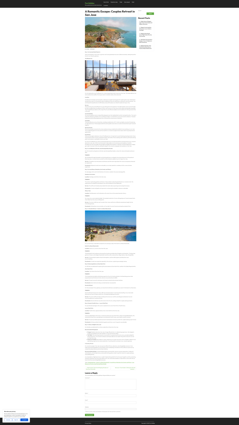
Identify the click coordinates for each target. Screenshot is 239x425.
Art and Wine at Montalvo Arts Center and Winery (120, 362)
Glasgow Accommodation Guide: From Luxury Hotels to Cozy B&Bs (145, 29)
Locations (106, 5)
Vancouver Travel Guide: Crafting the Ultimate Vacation (125, 368)
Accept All (24, 419)
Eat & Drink (106, 2)
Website (87, 407)
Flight (121, 2)
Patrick (87, 49)
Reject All (16, 419)
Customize (8, 419)
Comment (87, 377)
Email (86, 400)
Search (139, 10)
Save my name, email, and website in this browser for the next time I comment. (103, 411)
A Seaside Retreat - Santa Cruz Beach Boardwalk (98, 362)
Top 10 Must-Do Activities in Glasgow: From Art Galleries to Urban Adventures (145, 41)
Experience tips (114, 2)
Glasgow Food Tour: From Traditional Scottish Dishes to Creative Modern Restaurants (145, 47)
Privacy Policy (88, 423)
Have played (127, 2)
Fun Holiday (89, 3)
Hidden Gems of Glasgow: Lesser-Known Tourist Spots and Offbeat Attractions (145, 23)
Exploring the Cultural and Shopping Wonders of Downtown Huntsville (97, 368)
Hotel (133, 2)
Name (86, 393)
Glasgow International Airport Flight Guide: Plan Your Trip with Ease (145, 35)
